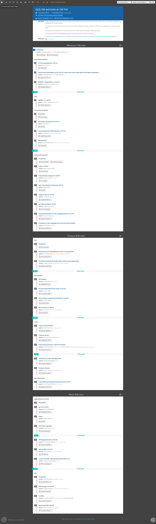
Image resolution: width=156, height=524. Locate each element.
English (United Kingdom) (139, 2)
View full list (51, 39)
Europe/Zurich (124, 2)
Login (152, 2)
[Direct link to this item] (88, 45)
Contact (67, 519)
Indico (16, 520)
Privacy (93, 519)
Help (63, 519)
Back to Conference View (58, 2)
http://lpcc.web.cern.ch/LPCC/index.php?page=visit (104, 36)
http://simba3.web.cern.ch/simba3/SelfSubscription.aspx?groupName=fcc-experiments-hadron (69, 33)
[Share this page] (153, 520)
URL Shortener (86, 519)
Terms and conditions (75, 519)
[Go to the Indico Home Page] (2, 2)
